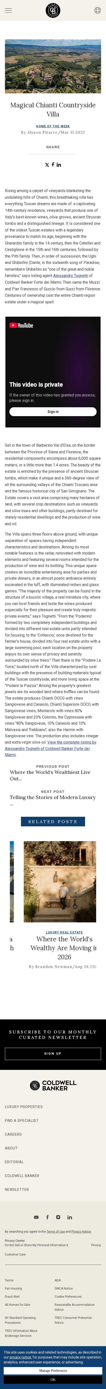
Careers (13, 1134)
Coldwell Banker (22, 1176)
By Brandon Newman (27, 966)
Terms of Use (56, 1231)
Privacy (96, 1245)
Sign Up (53, 1053)
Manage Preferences (53, 1371)
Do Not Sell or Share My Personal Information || (36, 1245)
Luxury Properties (24, 1107)
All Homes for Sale (17, 1305)
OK (53, 1380)
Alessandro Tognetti (70, 275)
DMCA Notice (64, 1288)
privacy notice (20, 1357)
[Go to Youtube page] (36, 1217)
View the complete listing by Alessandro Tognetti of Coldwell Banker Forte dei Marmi (50, 748)
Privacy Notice (81, 1231)
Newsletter (17, 1190)
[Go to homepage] (53, 10)
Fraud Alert (12, 1296)
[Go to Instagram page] (58, 1217)
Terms (9, 1280)
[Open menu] (8, 10)
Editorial (14, 1162)
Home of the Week (53, 126)
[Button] (97, 10)
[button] (47, 164)
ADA (58, 1280)
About (11, 1148)
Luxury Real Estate (41, 932)
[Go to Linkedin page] (70, 1217)
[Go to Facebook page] (47, 1217)
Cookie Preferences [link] (68, 1296)
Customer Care (15, 1254)
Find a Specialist (22, 1121)
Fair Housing (13, 1288)
